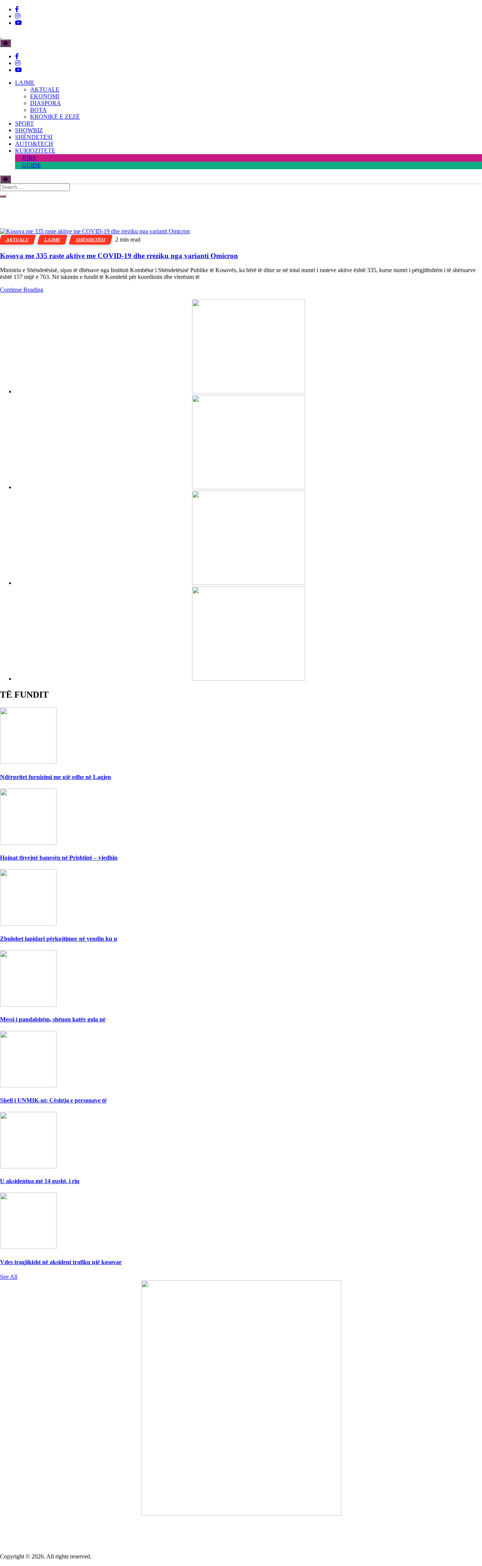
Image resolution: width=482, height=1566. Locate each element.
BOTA (38, 110)
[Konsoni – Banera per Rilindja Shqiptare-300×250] (248, 583)
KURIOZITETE (35, 150)
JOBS (29, 158)
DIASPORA (45, 103)
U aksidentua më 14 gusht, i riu (39, 1181)
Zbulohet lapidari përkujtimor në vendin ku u (58, 938)
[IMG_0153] (248, 678)
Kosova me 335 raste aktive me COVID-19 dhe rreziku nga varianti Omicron (119, 256)
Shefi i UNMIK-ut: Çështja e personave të (53, 1100)
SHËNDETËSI (33, 137)
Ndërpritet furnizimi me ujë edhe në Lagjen (55, 777)
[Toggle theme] (5, 43)
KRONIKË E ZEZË (55, 116)
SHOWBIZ (29, 130)
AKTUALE (44, 89)
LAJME (25, 83)
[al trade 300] (248, 391)
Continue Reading (21, 289)
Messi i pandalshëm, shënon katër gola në (52, 1019)
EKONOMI (44, 96)
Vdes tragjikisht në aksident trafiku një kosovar (61, 1262)
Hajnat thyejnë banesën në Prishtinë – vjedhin (58, 857)
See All (8, 1277)
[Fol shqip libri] (241, 1513)
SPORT (24, 123)
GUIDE (31, 165)
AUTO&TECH (34, 144)
